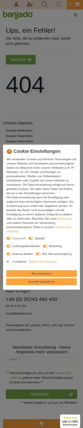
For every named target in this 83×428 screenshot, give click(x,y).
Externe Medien (23, 253)
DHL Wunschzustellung (57, 253)
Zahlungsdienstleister (26, 246)
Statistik (40, 238)
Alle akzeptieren (41, 273)
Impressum (65, 218)
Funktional (19, 261)
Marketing (55, 246)
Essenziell (19, 238)
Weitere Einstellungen (43, 261)
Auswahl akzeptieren (41, 281)
